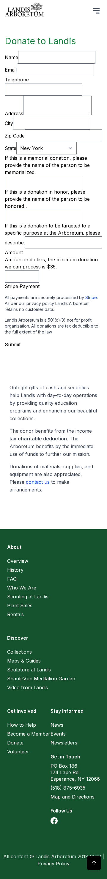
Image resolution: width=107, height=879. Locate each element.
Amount (14, 252)
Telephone (17, 80)
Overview (17, 561)
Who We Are (21, 588)
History (15, 570)
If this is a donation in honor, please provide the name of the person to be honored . (47, 199)
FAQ (12, 579)
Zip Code (15, 136)
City (9, 123)
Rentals (15, 614)
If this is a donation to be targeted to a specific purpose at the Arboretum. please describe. (52, 234)
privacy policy (40, 303)
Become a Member (28, 734)
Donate (15, 743)
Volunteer (18, 752)
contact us (38, 482)
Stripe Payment (22, 286)
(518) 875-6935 (68, 788)
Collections (19, 652)
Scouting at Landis (27, 597)
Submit (13, 344)
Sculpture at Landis (29, 670)
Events (58, 734)
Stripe (91, 297)
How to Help (21, 725)
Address (14, 113)
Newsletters (64, 743)
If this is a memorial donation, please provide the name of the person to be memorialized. (47, 165)
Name (11, 57)
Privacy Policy (53, 864)
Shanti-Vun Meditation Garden (41, 679)
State (10, 148)
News (57, 725)
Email (11, 70)
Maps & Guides (24, 661)
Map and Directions (73, 797)
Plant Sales (19, 605)
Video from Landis (27, 687)
